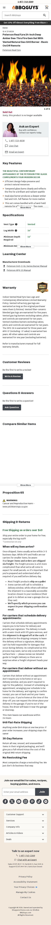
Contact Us (25, 897)
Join (42, 791)
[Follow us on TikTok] (38, 801)
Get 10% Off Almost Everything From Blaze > (25, 22)
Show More (25, 208)
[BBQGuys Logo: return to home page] (25, 7)
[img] (25, 81)
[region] (25, 83)
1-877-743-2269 (25, 2)
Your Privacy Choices (24, 887)
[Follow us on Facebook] (5, 801)
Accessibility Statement (25, 882)
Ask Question (12, 407)
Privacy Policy (25, 876)
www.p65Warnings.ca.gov (15, 506)
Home (5, 27)
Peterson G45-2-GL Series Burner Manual (27, 266)
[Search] (44, 15)
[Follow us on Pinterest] (32, 801)
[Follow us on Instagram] (25, 801)
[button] (25, 814)
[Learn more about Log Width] (16, 230)
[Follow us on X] (12, 801)
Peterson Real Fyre (12, 50)
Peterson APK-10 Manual (19, 270)
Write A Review (13, 376)
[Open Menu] (4, 7)
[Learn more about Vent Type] (16, 224)
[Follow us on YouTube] (18, 801)
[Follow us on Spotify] (45, 801)
